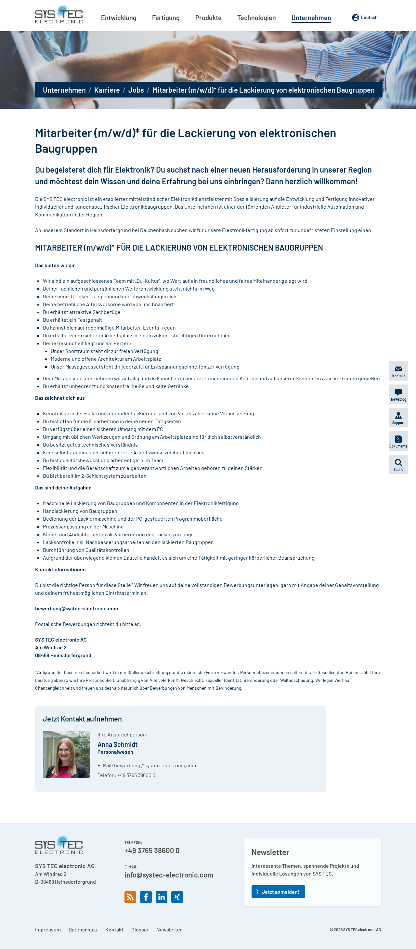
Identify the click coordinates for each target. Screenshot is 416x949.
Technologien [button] (256, 17)
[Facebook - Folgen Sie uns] (146, 897)
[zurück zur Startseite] (59, 13)
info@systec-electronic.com (168, 874)
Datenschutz (83, 929)
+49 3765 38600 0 (136, 775)
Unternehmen (64, 90)
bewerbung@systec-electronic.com (155, 765)
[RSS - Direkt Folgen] (130, 897)
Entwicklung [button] (118, 17)
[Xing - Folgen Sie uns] (177, 897)
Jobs (136, 90)
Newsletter (169, 929)
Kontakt (114, 929)
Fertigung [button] (166, 17)
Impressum (48, 929)
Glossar (140, 929)
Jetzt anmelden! (280, 892)
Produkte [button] (208, 17)
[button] (398, 464)
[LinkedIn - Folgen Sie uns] (161, 897)
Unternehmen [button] (311, 17)
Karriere (107, 90)
